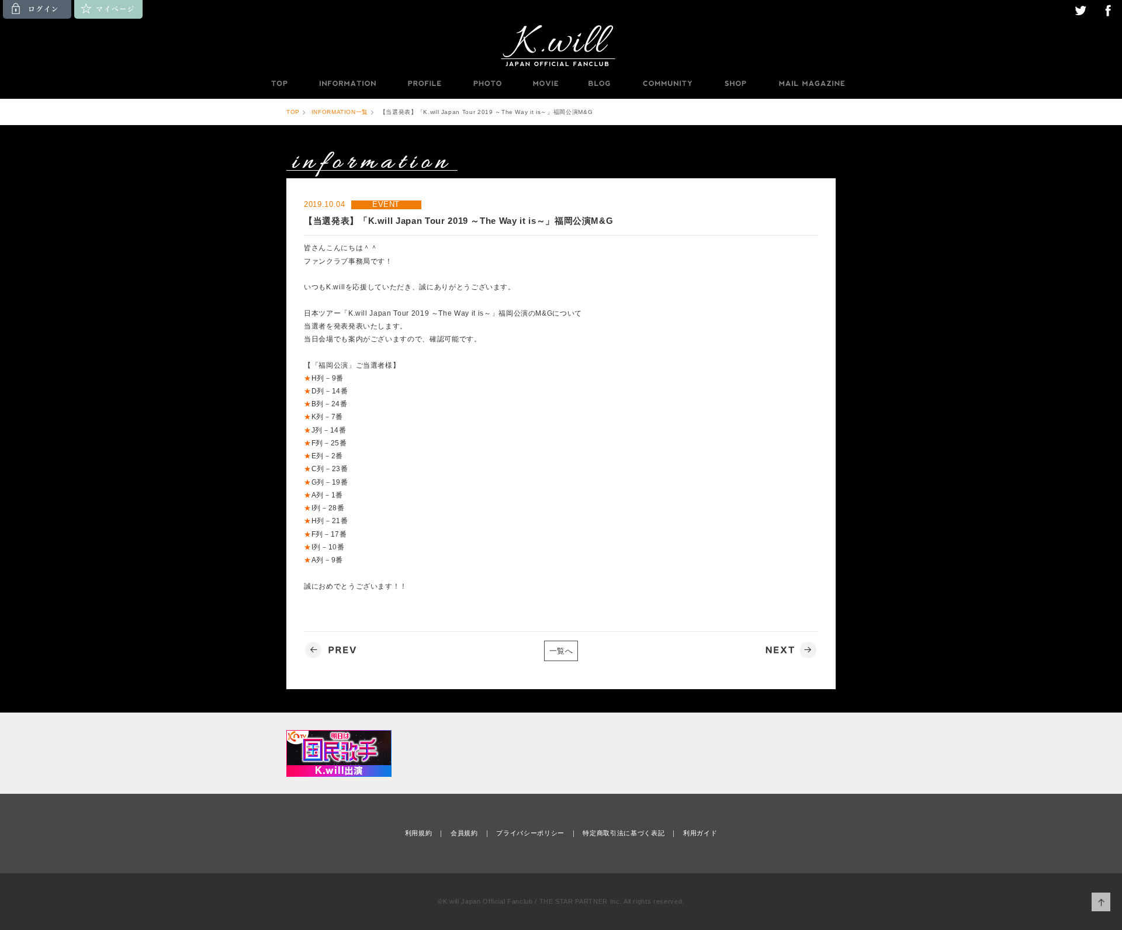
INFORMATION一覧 (339, 112)
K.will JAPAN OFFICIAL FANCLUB (561, 45)
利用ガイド (700, 832)
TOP (279, 83)
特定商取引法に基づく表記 (623, 832)
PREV (332, 650)
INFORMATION (347, 83)
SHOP (735, 83)
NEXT (789, 650)
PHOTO (487, 83)
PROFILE (425, 83)
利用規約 (418, 832)
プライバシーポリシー (530, 832)
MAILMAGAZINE (812, 83)
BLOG (599, 83)
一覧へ (561, 650)
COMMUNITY (667, 83)
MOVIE (545, 83)
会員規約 (464, 832)
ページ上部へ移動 (1101, 902)
